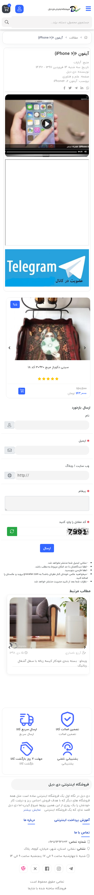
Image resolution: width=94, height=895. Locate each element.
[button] (21, 391)
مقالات (73, 37)
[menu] (88, 8)
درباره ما (29, 820)
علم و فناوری (70, 76)
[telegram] (71, 869)
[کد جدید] (12, 531)
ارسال (47, 548)
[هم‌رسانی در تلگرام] (76, 88)
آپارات (77, 62)
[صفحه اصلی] (86, 37)
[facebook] (47, 869)
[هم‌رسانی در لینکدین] (82, 88)
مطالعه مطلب (51, 670)
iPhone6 (59, 81)
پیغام (82, 491)
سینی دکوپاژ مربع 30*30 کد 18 (48, 367)
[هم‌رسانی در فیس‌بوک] (64, 88)
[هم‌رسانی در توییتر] (70, 88)
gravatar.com (31, 574)
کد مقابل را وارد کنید (72, 522)
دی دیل (71, 71)
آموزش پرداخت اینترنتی (72, 820)
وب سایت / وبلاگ (77, 465)
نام (87, 415)
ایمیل (82, 440)
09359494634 (67, 841)
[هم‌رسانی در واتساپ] (87, 88)
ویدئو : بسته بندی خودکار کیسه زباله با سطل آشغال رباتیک (52, 663)
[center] (7, 22)
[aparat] (23, 868)
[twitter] (35, 869)
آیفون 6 (72, 81)
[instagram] (59, 869)
